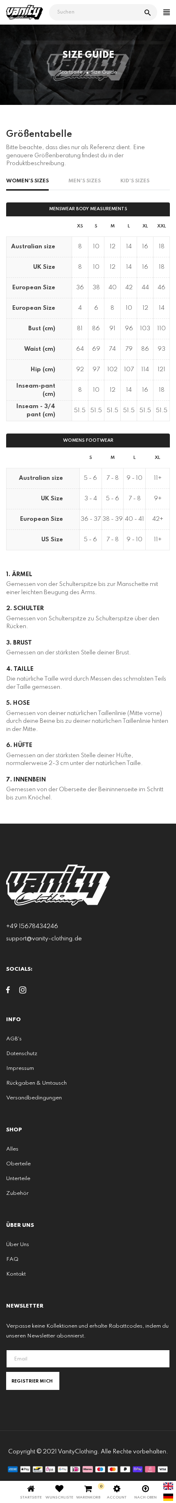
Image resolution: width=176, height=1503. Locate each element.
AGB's (14, 1039)
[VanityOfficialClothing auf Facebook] (8, 991)
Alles (12, 1149)
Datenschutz (21, 1053)
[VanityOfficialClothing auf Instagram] (22, 991)
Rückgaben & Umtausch (36, 1083)
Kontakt (16, 1274)
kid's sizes (134, 181)
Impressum (20, 1068)
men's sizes (84, 181)
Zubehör (17, 1193)
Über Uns (17, 1244)
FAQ (12, 1259)
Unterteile (18, 1178)
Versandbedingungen (34, 1098)
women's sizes (27, 181)
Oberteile (18, 1164)
